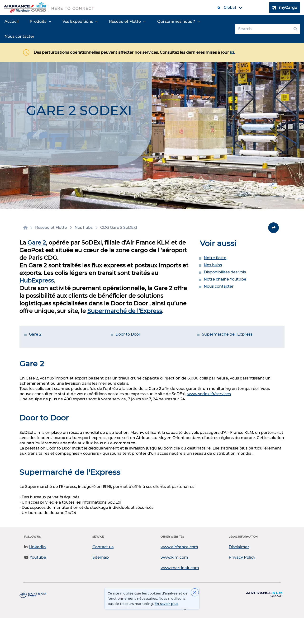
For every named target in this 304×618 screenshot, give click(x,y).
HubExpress (36, 280)
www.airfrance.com (179, 547)
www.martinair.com (180, 568)
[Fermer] (194, 592)
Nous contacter (219, 286)
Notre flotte (215, 258)
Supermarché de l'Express (227, 334)
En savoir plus (166, 604)
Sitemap (100, 557)
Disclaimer (239, 547)
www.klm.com (174, 557)
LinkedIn (37, 547)
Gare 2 (37, 242)
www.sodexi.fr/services (209, 394)
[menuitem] (11, 21)
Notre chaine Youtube (225, 279)
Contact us (103, 547)
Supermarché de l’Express (124, 310)
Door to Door (127, 334)
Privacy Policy (242, 557)
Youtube (38, 557)
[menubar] (116, 29)
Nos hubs (213, 265)
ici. (232, 52)
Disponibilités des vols (225, 272)
